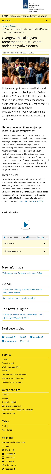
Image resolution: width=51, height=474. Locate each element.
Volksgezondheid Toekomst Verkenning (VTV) (22, 273)
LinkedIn (15, 457)
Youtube (15, 461)
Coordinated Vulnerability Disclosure (17, 409)
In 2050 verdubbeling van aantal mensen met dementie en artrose (22, 291)
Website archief (8, 413)
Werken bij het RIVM (10, 367)
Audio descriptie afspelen (42, 237)
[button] (25, 224)
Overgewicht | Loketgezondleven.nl (24, 298)
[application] (25, 225)
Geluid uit (27, 237)
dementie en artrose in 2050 (31, 201)
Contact (5, 359)
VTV (3, 144)
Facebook (16, 453)
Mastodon (15, 468)
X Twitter (15, 450)
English (5, 426)
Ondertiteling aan (38, 237)
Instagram (16, 465)
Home (4, 26)
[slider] (33, 237)
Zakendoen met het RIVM (13, 378)
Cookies (5, 394)
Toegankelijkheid (9, 402)
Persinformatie (8, 363)
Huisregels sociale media (12, 382)
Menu (8, 20)
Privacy (5, 398)
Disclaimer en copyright (12, 406)
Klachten (6, 370)
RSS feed (6, 446)
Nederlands (7, 430)
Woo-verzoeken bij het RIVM (14, 374)
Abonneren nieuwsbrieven (13, 442)
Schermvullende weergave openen (47, 237)
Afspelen (4, 237)
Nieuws (13, 26)
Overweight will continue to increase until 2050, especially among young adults (23, 316)
